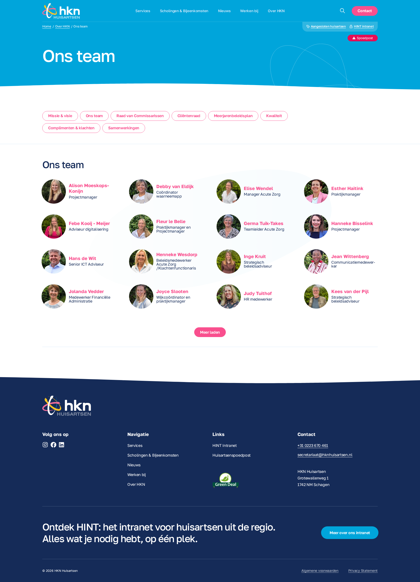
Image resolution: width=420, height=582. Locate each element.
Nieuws (224, 11)
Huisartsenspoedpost (231, 455)
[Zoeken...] (342, 11)
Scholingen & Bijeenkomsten (184, 11)
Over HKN (276, 11)
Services (142, 11)
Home (46, 26)
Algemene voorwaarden (319, 570)
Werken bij (249, 11)
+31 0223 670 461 (313, 445)
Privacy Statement (363, 570)
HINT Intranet (224, 445)
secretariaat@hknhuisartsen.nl (325, 454)
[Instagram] (45, 445)
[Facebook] (53, 445)
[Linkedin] (61, 445)
